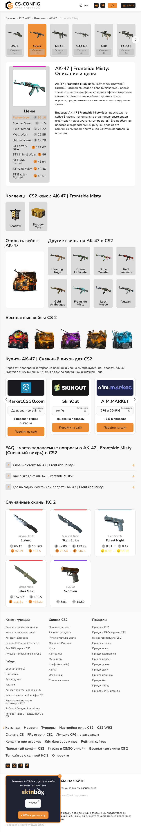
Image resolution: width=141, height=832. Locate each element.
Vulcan (126, 302)
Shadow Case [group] (38, 226)
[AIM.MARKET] (115, 388)
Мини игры (55, 659)
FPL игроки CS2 (40, 734)
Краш (52, 648)
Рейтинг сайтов (93, 741)
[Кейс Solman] (70, 339)
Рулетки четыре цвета (62, 638)
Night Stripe (70, 540)
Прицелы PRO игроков (106, 691)
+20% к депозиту (33, 815)
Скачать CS (15, 734)
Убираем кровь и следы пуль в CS (24, 715)
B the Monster (103, 270)
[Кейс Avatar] (18, 339)
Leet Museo (103, 303)
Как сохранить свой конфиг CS (24, 695)
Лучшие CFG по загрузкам (77, 734)
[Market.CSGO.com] (26, 388)
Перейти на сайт (26, 432)
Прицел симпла (101, 643)
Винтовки (40, 18)
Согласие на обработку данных (69, 795)
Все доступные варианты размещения (73, 788)
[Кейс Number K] (122, 339)
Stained (26, 540)
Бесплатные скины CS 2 (108, 748)
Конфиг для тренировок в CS (23, 690)
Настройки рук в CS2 (76, 727)
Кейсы (53, 669)
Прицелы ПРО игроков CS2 (109, 632)
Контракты (55, 653)
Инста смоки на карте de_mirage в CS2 (19, 702)
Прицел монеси (101, 659)
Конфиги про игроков (23, 741)
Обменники (56, 675)
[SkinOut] (70, 388)
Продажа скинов (59, 627)
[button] (135, 39)
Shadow (15, 226)
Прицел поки (100, 648)
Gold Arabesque (57, 303)
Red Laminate (126, 270)
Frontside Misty (80, 303)
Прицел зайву (100, 685)
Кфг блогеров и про (61, 741)
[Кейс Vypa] (96, 339)
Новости (31, 727)
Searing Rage (58, 270)
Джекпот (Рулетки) (60, 643)
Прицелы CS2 (100, 627)
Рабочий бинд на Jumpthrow (23, 708)
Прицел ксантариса (104, 653)
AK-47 (53, 18)
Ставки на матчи (59, 680)
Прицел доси (100, 669)
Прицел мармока (102, 675)
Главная (10, 18)
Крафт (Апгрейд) (59, 664)
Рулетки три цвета (60, 632)
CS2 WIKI (24, 18)
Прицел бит (99, 680)
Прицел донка (100, 664)
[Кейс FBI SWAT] (44, 339)
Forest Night (115, 540)
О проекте (60, 755)
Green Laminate (80, 270)
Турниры (48, 727)
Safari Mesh (26, 591)
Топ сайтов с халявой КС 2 (27, 755)
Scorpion (70, 591)
